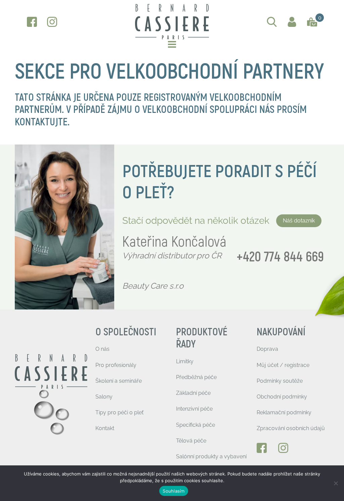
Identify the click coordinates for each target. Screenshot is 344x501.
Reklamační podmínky (284, 412)
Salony (104, 396)
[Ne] (335, 483)
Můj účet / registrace (283, 365)
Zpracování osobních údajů (291, 428)
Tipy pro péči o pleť (119, 412)
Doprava (267, 349)
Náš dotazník (299, 220)
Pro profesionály (115, 365)
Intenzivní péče (194, 409)
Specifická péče (195, 425)
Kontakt (104, 428)
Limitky (185, 361)
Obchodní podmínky (282, 396)
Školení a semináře (118, 381)
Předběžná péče (196, 377)
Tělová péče (191, 440)
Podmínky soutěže (280, 381)
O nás (102, 349)
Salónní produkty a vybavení (211, 456)
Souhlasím (173, 491)
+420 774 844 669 (280, 257)
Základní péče (193, 393)
